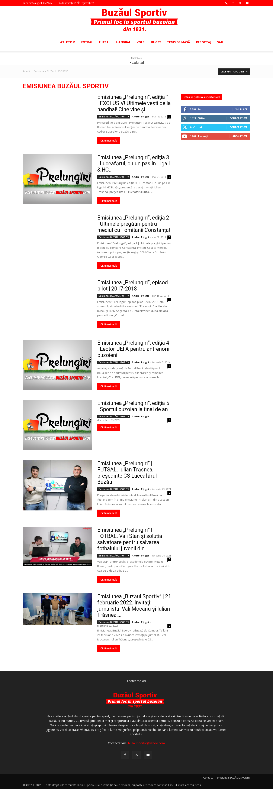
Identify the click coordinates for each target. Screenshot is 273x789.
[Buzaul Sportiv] (136, 20)
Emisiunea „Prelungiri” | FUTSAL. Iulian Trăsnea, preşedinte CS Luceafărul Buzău (127, 472)
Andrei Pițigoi (140, 116)
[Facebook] (233, 3)
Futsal (104, 42)
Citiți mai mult (108, 140)
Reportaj (203, 42)
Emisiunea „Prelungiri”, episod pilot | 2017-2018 (132, 285)
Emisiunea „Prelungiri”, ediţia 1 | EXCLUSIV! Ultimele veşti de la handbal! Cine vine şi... (134, 103)
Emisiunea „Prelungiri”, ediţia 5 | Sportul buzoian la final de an (133, 406)
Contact (208, 777)
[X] (240, 3)
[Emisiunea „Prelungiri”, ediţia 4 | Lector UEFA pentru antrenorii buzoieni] (57, 365)
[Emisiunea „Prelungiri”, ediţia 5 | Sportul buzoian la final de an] (57, 425)
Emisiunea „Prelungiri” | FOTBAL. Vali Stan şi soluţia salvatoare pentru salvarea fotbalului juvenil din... (129, 539)
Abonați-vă (239, 136)
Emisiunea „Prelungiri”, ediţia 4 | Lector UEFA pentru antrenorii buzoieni (133, 349)
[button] (227, 2)
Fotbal (87, 42)
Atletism (67, 42)
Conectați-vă (238, 118)
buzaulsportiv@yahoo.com (146, 743)
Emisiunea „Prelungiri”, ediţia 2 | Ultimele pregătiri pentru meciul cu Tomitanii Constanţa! (133, 224)
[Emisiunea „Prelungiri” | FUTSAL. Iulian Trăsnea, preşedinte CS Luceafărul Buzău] (57, 485)
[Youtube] (247, 3)
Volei (141, 42)
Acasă (26, 71)
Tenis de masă (178, 42)
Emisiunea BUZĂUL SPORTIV (114, 116)
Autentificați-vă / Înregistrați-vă (76, 2)
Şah (220, 42)
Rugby (156, 42)
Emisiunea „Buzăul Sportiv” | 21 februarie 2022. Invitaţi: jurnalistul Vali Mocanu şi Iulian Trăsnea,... (134, 605)
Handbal (123, 42)
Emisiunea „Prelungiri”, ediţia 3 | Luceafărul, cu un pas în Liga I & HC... (133, 163)
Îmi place (241, 109)
